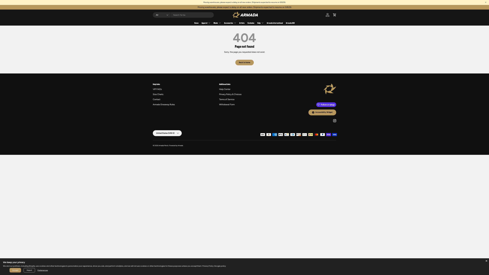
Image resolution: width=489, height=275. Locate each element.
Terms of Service (226, 99)
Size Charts (158, 94)
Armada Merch (163, 145)
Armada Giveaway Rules (164, 104)
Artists (241, 23)
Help (259, 23)
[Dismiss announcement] (485, 2)
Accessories (228, 23)
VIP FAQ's (157, 89)
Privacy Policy (208, 266)
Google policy (220, 266)
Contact (156, 99)
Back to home (244, 62)
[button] (334, 15)
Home (196, 23)
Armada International (275, 23)
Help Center (224, 89)
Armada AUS (290, 23)
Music (216, 23)
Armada (180, 145)
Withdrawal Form (227, 104)
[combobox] (183, 15)
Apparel (204, 23)
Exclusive (251, 23)
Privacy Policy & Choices (230, 94)
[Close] (486, 261)
